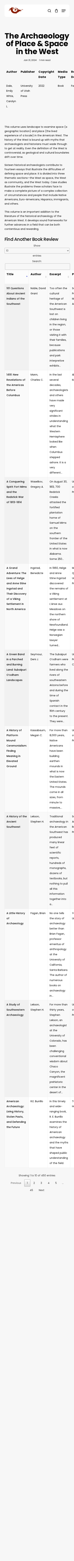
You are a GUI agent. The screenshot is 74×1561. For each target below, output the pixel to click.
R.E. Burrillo (37, 1101)
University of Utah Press (27, 91)
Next (41, 1190)
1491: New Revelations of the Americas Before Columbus (15, 385)
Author (36, 274)
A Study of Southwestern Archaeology (15, 1010)
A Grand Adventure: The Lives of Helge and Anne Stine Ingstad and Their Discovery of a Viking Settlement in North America (16, 588)
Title (9, 274)
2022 (41, 86)
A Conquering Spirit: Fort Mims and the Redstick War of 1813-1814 (16, 492)
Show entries (37, 250)
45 (31, 1190)
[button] (64, 11)
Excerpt (55, 274)
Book (61, 86)
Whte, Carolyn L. (11, 101)
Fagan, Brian (38, 913)
